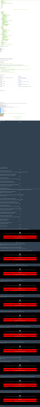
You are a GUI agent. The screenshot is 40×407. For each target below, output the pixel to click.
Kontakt (2, 42)
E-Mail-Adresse (1, 105)
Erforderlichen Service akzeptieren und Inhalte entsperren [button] (20, 259)
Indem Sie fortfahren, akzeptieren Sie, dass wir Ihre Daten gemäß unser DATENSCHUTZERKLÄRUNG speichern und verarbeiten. (13, 113)
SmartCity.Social (3, 43)
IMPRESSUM (14, 116)
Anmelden (2, 4)
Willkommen (2, 11)
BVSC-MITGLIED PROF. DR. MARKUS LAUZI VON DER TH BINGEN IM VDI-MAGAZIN (7, 182)
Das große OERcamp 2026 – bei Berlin (21, 77)
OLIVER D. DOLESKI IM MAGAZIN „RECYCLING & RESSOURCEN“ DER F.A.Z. (6, 213)
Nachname (1, 104)
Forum (2, 44)
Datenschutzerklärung (4, 1)
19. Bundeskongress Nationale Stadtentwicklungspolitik (23, 81)
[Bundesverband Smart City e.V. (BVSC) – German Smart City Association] (20, 9)
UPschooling (3, 17)
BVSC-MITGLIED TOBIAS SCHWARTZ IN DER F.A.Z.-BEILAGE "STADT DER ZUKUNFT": (7, 175)
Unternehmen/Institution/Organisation (3, 106)
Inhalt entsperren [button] (20, 288)
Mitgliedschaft (3, 19)
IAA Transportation (20, 83)
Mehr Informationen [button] (20, 256)
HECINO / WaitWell (4, 15)
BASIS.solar (3, 14)
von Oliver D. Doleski (4, 18)
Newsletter (2, 2)
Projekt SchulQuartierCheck (3, 111)
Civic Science (2, 12)
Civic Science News (3, 108)
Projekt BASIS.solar (2, 110)
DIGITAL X (19, 79)
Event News (2, 109)
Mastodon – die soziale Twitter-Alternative (7, 3)
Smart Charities (4, 16)
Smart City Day (2, 112)
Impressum (2, 41)
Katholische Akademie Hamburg (3, 63)
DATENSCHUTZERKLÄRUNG (19, 116)
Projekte (2, 13)
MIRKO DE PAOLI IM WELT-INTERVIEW (3, 220)
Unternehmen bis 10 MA (5, 21)
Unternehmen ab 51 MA (4, 22)
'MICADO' (3, 189)
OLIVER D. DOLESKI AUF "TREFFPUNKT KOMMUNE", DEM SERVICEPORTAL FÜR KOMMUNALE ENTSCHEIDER (9, 206)
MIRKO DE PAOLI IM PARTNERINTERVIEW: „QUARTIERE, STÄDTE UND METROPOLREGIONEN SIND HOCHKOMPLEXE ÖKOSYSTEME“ (11, 199)
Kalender (3, 23)
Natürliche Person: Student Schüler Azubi (7, 20)
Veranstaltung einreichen (5, 24)
